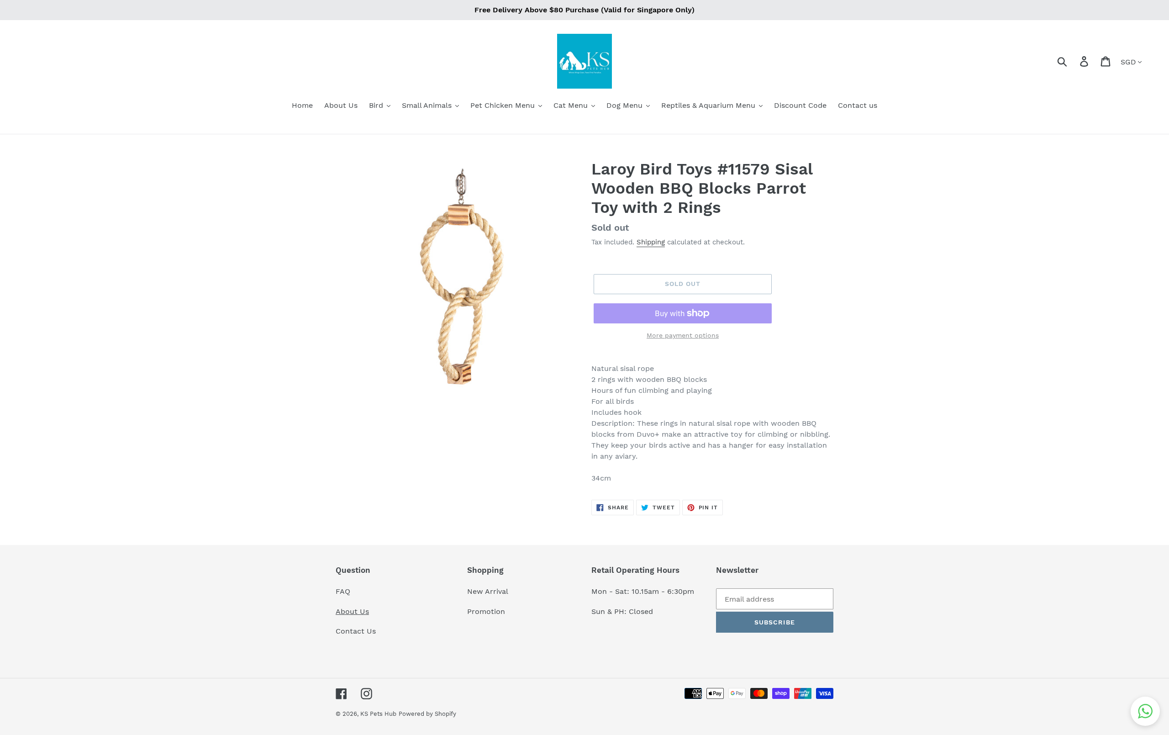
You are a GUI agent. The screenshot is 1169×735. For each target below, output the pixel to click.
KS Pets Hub (378, 713)
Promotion (487, 611)
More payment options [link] (683, 335)
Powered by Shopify (427, 713)
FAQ (343, 591)
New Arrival (489, 591)
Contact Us (356, 631)
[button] (1145, 711)
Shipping (651, 242)
